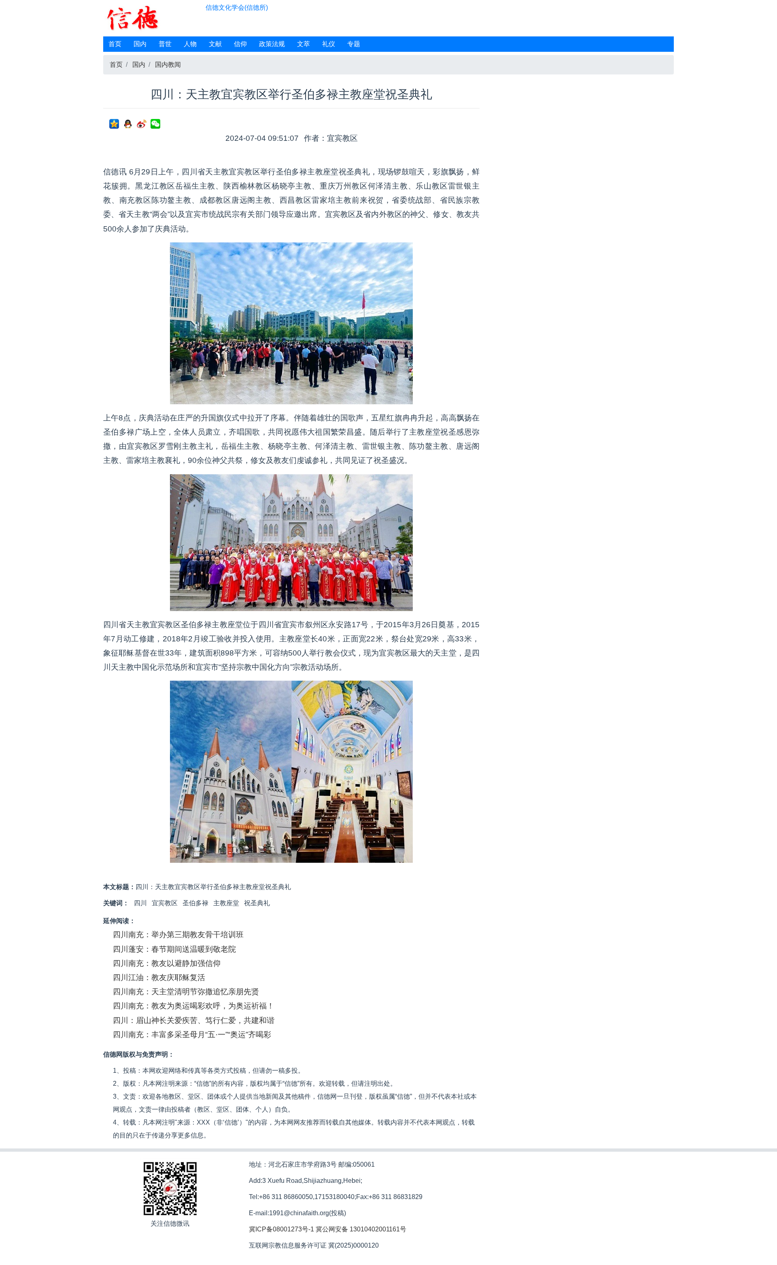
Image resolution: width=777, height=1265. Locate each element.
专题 (353, 43)
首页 (114, 43)
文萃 (303, 43)
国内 (140, 43)
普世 (165, 43)
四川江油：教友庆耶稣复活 (159, 977)
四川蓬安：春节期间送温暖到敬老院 (174, 949)
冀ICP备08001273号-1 (281, 1229)
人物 (190, 43)
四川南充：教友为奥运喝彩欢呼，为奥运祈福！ (193, 1006)
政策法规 (272, 43)
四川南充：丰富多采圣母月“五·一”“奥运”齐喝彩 (192, 1034)
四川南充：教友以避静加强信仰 (167, 963)
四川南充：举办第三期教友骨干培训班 (178, 934)
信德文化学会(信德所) (237, 7)
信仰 (240, 43)
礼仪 (328, 43)
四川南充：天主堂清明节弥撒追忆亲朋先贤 (186, 991)
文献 (215, 43)
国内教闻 (168, 64)
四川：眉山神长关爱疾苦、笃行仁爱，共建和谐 (193, 1020)
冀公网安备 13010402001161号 (361, 1229)
